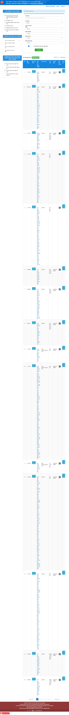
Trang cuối (57, 699)
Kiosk (58, 6)
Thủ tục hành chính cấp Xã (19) (12, 71)
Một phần (34, 71)
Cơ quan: (27, 21)
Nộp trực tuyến (64, 71)
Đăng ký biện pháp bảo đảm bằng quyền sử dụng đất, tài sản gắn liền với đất (38, 141)
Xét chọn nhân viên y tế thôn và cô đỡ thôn (38, 467)
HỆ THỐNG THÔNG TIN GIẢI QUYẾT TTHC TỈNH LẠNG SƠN (23, 1)
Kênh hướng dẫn (51, 6)
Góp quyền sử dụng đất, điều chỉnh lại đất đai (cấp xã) (38, 355)
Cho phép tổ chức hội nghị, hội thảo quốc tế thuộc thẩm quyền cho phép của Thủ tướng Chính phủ (38, 334)
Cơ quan (63, 6)
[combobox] (44, 23)
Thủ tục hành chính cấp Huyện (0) (12, 67)
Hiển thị (55, 57)
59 (5, 48)
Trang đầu (31, 699)
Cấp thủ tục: (28, 36)
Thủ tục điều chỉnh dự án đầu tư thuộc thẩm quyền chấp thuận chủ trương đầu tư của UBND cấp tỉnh (38, 664)
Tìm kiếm (39, 50)
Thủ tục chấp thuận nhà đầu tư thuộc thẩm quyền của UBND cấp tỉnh (38, 277)
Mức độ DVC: (28, 31)
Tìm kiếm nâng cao (28, 11)
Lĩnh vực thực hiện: (28, 26)
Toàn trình (34, 132)
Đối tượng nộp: (28, 40)
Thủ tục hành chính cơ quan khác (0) (12, 74)
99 (5, 51)
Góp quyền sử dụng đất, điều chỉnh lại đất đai (38, 76)
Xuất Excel (36, 57)
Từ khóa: (27, 15)
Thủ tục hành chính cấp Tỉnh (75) (12, 64)
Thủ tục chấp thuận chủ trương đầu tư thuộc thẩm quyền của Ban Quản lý (38, 687)
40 (5, 44)
